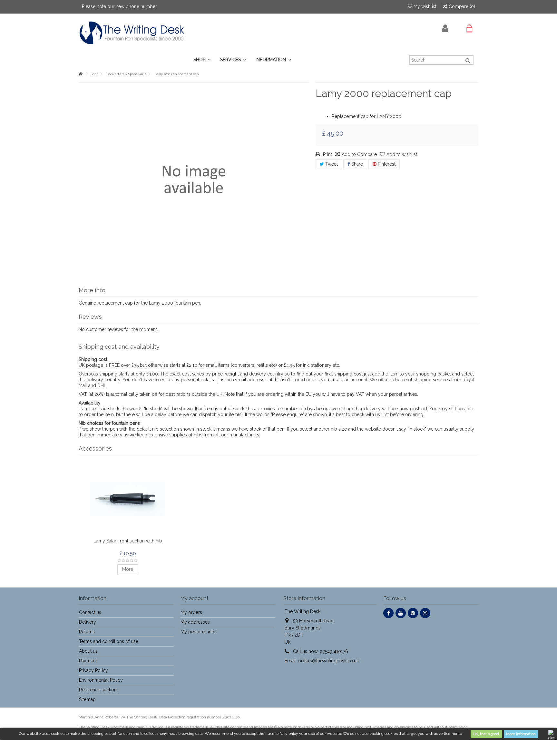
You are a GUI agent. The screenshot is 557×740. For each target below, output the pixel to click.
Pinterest (386, 164)
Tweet (331, 164)
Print (327, 154)
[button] (233, 60)
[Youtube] (401, 613)
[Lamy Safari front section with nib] (127, 499)
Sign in (445, 29)
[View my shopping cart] (469, 29)
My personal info (198, 631)
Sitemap (87, 699)
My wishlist (424, 6)
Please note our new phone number (119, 6)
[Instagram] (425, 613)
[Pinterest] (413, 613)
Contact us (90, 612)
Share (356, 164)
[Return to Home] (81, 74)
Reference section (98, 689)
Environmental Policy (101, 680)
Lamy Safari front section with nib (127, 540)
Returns (87, 631)
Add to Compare (359, 154)
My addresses (195, 622)
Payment (88, 660)
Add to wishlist (401, 154)
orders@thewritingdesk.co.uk (328, 660)
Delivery (87, 622)
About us (88, 651)
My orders (191, 612)
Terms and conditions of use (108, 641)
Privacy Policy (93, 670)
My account (194, 598)
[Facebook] (388, 613)
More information (521, 734)
